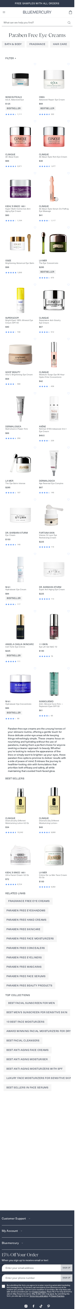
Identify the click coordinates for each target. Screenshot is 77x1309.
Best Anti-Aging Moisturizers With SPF (34, 1068)
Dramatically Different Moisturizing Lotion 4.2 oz (17, 822)
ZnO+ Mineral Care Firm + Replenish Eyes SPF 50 (51, 705)
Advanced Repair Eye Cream (52, 100)
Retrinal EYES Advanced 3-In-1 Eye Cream (53, 430)
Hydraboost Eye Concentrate (18, 704)
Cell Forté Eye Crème (15, 647)
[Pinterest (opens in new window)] (48, 1305)
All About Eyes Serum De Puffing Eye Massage (54, 210)
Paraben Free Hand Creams (26, 919)
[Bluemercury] (37, 12)
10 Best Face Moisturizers (25, 1021)
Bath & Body (13, 44)
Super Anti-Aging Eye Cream (52, 589)
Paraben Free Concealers (25, 948)
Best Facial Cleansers (23, 1040)
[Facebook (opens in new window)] (33, 1305)
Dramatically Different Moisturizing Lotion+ (49, 822)
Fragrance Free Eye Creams (29, 901)
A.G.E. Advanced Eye (14, 100)
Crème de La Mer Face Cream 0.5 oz (53, 876)
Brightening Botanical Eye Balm (19, 263)
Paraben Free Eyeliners (24, 957)
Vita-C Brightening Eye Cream (19, 375)
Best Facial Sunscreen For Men (31, 1003)
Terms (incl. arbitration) (39, 1296)
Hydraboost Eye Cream (15, 589)
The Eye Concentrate (48, 263)
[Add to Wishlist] (35, 64)
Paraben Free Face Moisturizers (30, 938)
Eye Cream (10, 535)
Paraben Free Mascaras (24, 966)
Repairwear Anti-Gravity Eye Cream (50, 321)
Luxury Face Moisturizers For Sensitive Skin (39, 1078)
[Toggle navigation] (4, 12)
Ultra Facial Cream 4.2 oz (17, 875)
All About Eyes (11, 157)
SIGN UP (66, 1268)
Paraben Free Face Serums (26, 976)
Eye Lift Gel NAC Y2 (48, 647)
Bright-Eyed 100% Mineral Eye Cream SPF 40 (19, 321)
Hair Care (60, 44)
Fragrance (37, 44)
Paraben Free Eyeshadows (25, 910)
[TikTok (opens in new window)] (41, 1305)
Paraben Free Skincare (23, 929)
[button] (70, 12)
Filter (10, 58)
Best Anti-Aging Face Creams (27, 1050)
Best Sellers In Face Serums (27, 1087)
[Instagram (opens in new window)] (26, 1305)
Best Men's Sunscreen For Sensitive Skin (36, 1012)
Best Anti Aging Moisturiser (27, 1059)
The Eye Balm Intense (15, 483)
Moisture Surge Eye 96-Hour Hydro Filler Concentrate (52, 376)
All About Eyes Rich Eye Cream (53, 157)
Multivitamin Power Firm (16, 429)
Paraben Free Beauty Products (29, 985)
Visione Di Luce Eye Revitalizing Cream (48, 536)
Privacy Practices (39, 1292)
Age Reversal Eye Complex (51, 483)
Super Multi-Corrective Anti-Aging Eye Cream (18, 210)
